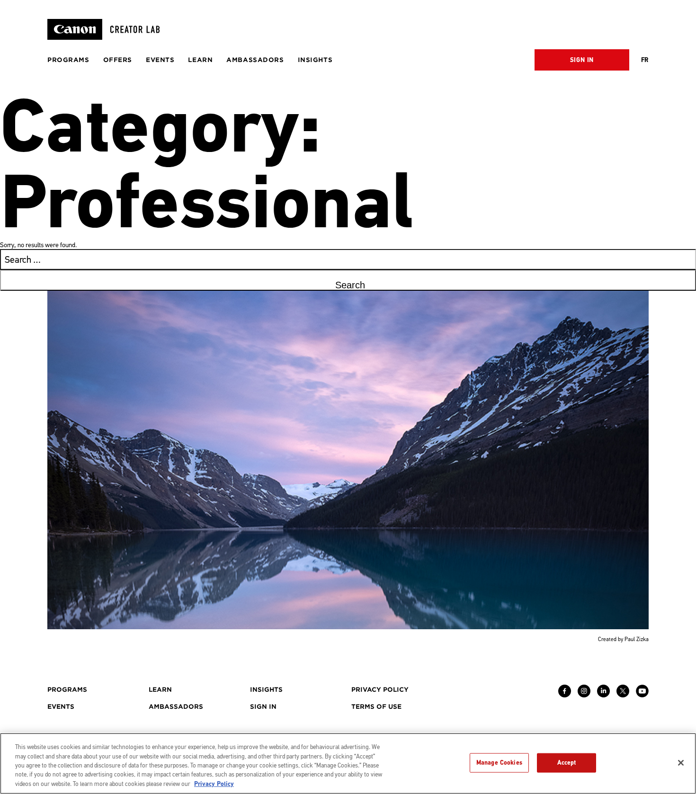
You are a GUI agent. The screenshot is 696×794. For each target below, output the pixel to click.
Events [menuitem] (160, 59)
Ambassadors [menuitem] (255, 59)
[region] (348, 763)
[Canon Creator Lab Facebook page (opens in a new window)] (564, 695)
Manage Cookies (499, 762)
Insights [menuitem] (315, 59)
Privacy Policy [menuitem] (380, 689)
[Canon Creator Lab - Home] (107, 29)
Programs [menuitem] (68, 59)
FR (645, 60)
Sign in (582, 60)
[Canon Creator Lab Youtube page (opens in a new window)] (642, 695)
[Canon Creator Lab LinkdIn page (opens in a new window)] (603, 695)
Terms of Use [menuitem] (376, 706)
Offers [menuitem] (117, 59)
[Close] (680, 762)
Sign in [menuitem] (263, 706)
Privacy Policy (214, 784)
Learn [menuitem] (200, 59)
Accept (566, 762)
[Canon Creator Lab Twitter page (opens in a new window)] (622, 695)
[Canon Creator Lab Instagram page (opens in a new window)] (584, 695)
